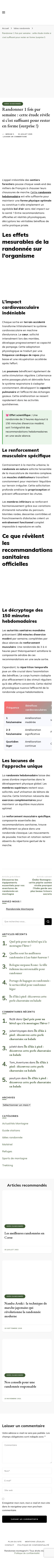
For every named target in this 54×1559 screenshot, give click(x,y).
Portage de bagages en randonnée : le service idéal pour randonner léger (29, 985)
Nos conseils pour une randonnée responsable (20, 1384)
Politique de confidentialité (27, 1553)
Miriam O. (10, 134)
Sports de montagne (14, 1158)
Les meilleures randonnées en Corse (24, 1235)
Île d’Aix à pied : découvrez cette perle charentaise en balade (27, 1035)
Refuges (7, 1151)
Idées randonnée (12, 104)
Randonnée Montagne (20, 909)
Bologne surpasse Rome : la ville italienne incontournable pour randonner (28, 969)
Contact (9, 1545)
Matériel (7, 1144)
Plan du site (15, 1542)
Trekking (7, 1165)
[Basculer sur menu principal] (3, 12)
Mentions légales (35, 1542)
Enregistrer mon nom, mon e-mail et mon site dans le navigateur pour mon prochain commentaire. (26, 1506)
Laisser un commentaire (15, 137)
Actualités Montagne (15, 1123)
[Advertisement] (27, 68)
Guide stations (11, 1130)
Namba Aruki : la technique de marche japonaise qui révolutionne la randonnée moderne (25, 1309)
